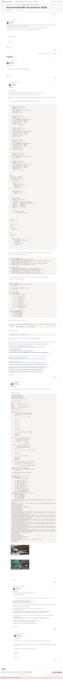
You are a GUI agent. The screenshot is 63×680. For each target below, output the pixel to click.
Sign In (60, 1)
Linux (11, 36)
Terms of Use (6, 674)
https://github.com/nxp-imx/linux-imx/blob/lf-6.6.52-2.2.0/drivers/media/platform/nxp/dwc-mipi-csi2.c (27, 367)
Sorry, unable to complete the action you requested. (10, 677)
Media (16, 672)
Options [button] (54, 14)
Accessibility (21, 674)
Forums (16, 1)
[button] (50, 22)
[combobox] (35, 10)
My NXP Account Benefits (27, 672)
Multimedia (15, 36)
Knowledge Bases (22, 1)
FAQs (57, 1)
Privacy (2, 674)
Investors (12, 672)
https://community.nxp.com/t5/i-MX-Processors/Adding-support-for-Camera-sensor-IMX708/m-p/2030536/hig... (29, 344)
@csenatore (9, 65)
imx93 (11, 41)
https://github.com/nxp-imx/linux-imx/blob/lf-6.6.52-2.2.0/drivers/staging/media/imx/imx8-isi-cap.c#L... (31, 611)
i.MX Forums (12, 4)
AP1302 (25, 69)
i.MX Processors (17, 4)
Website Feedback (25, 674)
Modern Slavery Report (15, 674)
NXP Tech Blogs (30, 1)
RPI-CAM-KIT (16, 92)
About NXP (3, 672)
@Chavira (11, 87)
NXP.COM (35, 1)
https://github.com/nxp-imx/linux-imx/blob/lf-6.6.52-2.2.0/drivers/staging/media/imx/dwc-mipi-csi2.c (27, 362)
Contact (20, 672)
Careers (7, 672)
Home (8, 4)
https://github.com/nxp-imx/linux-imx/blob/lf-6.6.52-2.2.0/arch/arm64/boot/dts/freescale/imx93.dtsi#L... (27, 358)
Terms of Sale (10, 674)
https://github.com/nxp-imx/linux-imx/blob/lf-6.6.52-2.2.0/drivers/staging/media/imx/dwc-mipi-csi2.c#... (31, 617)
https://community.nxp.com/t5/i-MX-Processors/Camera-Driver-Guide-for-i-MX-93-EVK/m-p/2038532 (27, 347)
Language (53, 1)
